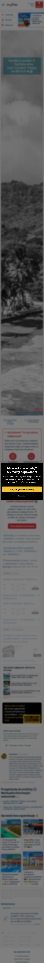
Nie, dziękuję (22, 496)
